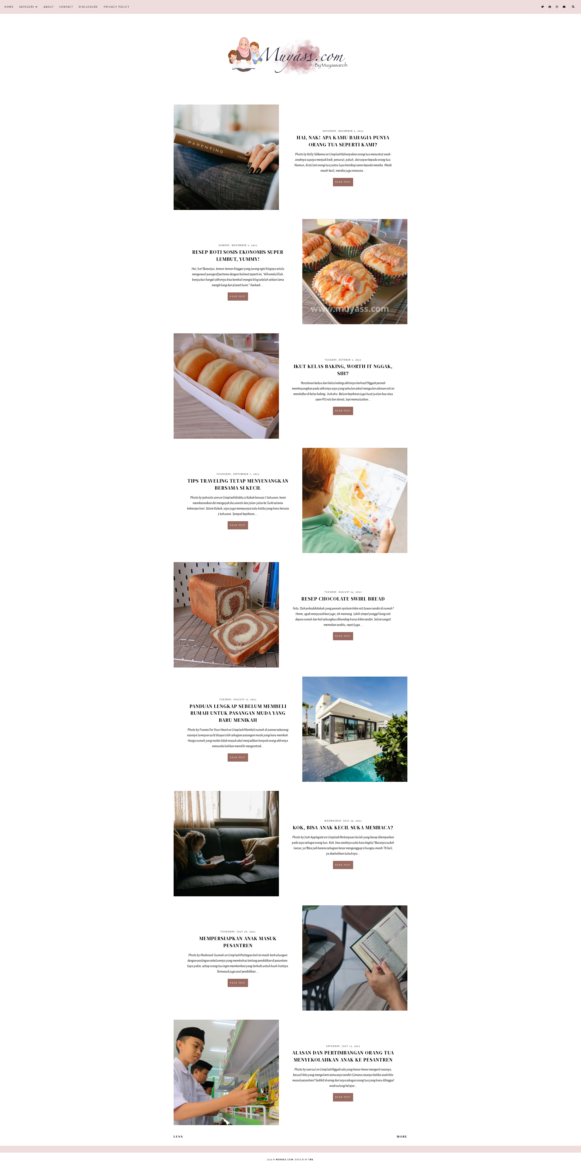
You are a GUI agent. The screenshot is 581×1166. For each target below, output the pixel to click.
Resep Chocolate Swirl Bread (343, 598)
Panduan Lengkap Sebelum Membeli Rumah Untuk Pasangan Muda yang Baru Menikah (238, 713)
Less (178, 1136)
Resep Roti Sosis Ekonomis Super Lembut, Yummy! (237, 255)
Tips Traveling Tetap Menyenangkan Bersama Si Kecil (237, 484)
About (49, 6)
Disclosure (88, 6)
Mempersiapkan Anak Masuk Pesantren (238, 942)
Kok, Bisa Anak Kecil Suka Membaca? (343, 827)
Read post (343, 182)
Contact (66, 6)
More (402, 1136)
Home (9, 6)
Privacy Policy (117, 6)
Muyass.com (284, 1160)
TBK (310, 1160)
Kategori (26, 6)
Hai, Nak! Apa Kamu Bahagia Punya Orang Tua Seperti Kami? (343, 141)
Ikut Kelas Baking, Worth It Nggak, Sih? (343, 370)
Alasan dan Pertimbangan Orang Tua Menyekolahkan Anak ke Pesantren (343, 1056)
